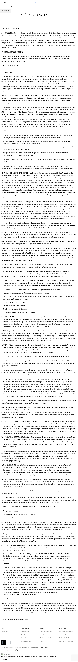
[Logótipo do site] (39, 3)
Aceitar (4, 660)
